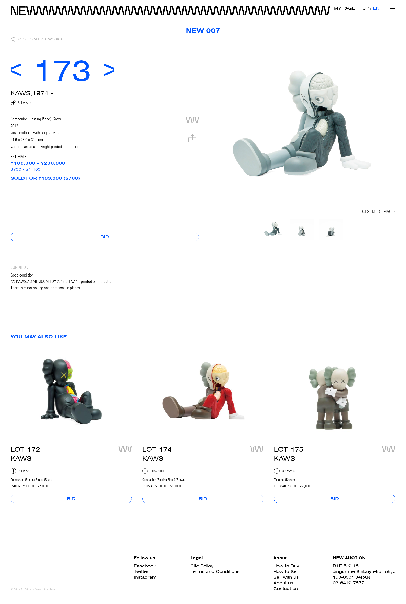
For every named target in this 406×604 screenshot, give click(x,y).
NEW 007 (203, 30)
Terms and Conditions (215, 571)
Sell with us (286, 577)
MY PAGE (344, 8)
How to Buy (286, 566)
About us (283, 582)
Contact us (285, 588)
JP (366, 8)
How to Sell (286, 571)
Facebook (145, 566)
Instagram (145, 577)
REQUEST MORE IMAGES (376, 212)
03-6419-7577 (348, 582)
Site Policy (202, 566)
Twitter (141, 571)
